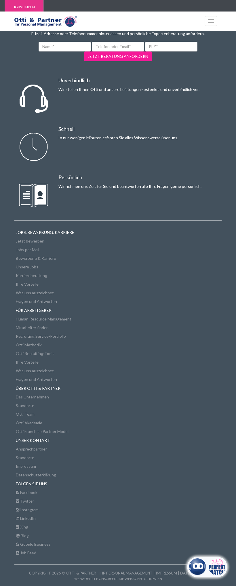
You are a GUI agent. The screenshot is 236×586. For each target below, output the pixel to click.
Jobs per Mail (27, 249)
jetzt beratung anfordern (118, 56)
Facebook (28, 492)
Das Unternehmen (32, 396)
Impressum (26, 466)
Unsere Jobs (27, 266)
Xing (23, 526)
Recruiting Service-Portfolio (41, 336)
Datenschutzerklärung (36, 474)
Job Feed (27, 552)
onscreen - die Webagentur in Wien (130, 579)
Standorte (25, 405)
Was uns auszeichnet (35, 292)
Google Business (35, 544)
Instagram (29, 509)
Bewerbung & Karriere (36, 258)
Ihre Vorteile (27, 284)
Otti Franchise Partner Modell (42, 431)
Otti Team (25, 414)
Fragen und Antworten (36, 301)
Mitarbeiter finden (32, 327)
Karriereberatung (31, 275)
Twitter (26, 501)
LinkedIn (27, 518)
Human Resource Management (43, 318)
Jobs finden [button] (24, 7)
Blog (24, 535)
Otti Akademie (29, 422)
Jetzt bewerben (30, 240)
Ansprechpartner (31, 448)
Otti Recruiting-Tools (35, 353)
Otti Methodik (29, 344)
